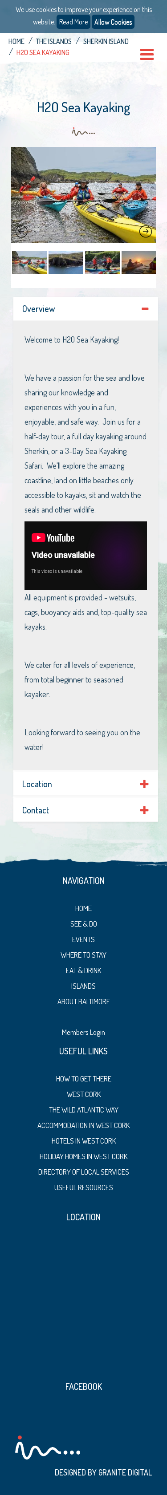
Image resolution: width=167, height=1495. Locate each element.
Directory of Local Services (83, 1171)
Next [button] (145, 231)
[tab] (85, 309)
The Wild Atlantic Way (83, 1109)
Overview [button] (38, 308)
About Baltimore (83, 1001)
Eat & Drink (83, 970)
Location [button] (37, 783)
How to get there (83, 1078)
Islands (83, 985)
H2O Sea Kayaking (42, 52)
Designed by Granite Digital (103, 1472)
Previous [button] (21, 231)
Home (16, 41)
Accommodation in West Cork (83, 1125)
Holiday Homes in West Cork (83, 1156)
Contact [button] (35, 810)
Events (83, 939)
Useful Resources (83, 1187)
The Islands (54, 41)
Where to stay (83, 954)
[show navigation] (147, 54)
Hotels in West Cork (84, 1140)
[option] (83, 195)
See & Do (83, 923)
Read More (73, 21)
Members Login (83, 1032)
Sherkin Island (106, 41)
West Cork (84, 1094)
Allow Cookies (113, 21)
